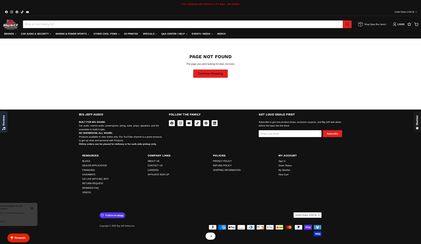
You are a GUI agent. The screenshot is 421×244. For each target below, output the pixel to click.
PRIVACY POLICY (222, 161)
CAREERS (153, 170)
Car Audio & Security (35, 33)
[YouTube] (189, 123)
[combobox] (183, 24)
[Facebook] (172, 123)
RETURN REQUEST (92, 183)
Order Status (285, 165)
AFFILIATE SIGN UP (158, 174)
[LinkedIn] (215, 123)
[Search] (347, 24)
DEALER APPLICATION (94, 165)
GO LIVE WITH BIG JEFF (95, 179)
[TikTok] (197, 123)
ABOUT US (153, 161)
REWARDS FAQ (90, 188)
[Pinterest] (206, 123)
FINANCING (88, 170)
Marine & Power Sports (71, 33)
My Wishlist (284, 170)
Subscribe (332, 133)
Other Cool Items (106, 33)
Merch (221, 33)
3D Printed (131, 33)
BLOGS (86, 161)
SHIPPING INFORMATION (227, 170)
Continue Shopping (210, 73)
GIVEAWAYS (88, 174)
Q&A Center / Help (173, 33)
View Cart (283, 174)
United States (404, 12)
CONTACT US (155, 165)
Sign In (282, 161)
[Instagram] (180, 123)
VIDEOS (86, 192)
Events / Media (201, 33)
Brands (9, 33)
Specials (149, 33)
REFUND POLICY (222, 165)
